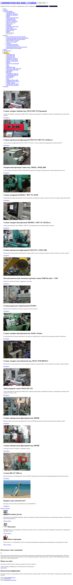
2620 (7, 64)
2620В (7, 66)
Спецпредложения (7, 11)
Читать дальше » (7, 521)
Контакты (5, 86)
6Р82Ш (8, 16)
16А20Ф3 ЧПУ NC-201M (12, 84)
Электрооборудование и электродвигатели (16, 47)
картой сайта (4, 567)
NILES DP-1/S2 (10, 30)
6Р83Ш (8, 31)
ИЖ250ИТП (9, 71)
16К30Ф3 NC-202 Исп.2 (12, 13)
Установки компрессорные (12, 45)
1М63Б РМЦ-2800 (10, 18)
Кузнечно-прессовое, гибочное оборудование (17, 38)
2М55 (7, 78)
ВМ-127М (8, 72)
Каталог (5, 35)
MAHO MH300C (10, 76)
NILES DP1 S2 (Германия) (12, 63)
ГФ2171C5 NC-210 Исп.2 (12, 17)
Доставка (5, 52)
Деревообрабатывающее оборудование (15, 39)
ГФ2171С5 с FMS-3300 (11, 21)
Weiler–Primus (9, 27)
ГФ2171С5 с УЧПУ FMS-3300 (13, 68)
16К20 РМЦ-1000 (10, 55)
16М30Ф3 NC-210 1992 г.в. (12, 81)
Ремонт (5, 49)
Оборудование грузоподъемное (14, 48)
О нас (4, 8)
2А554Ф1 (8, 25)
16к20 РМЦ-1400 (10, 12)
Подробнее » (6, 117)
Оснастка (8, 43)
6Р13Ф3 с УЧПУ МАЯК (12, 61)
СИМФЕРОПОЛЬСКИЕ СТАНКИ (19, 2)
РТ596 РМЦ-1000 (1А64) (12, 26)
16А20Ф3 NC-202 (10, 57)
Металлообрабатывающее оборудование (16, 36)
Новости (5, 10)
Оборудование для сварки (12, 40)
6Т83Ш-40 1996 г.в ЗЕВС (12, 80)
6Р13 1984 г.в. (9, 77)
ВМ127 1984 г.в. (10, 33)
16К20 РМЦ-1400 (10, 54)
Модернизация (7, 50)
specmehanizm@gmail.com (10, 580)
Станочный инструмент (12, 44)
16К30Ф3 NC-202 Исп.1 (12, 15)
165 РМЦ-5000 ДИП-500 (12, 73)
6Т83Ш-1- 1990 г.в (10, 82)
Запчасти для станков (11, 41)
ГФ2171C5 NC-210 (10, 22)
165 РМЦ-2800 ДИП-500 (12, 75)
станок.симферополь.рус (10, 577)
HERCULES (9, 24)
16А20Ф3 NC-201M (11, 20)
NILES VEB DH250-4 (11, 29)
